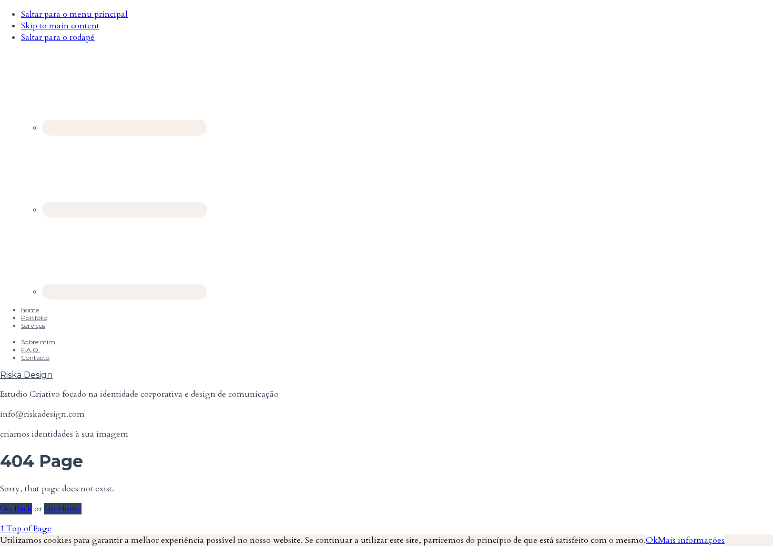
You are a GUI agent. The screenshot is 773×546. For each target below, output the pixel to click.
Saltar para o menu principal (74, 14)
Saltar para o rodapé (58, 37)
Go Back (16, 508)
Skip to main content (60, 26)
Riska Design (26, 375)
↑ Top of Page (26, 528)
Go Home (63, 508)
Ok (652, 540)
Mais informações (691, 540)
